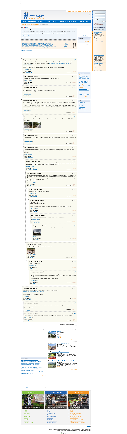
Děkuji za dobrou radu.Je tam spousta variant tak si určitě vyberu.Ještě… (37, 45)
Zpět (28, 35)
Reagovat (24, 35)
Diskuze (26, 411)
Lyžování (81, 108)
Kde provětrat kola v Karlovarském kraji (29, 360)
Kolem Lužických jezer (99, 55)
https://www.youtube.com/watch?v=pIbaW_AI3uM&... (34, 291)
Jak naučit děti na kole (75, 414)
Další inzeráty (74, 369)
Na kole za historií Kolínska (27, 373)
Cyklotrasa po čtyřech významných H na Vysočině (32, 371)
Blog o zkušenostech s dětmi (76, 421)
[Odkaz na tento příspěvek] (72, 60)
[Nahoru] (75, 60)
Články (24, 21)
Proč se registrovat (98, 25)
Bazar (54, 21)
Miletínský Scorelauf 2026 (84, 85)
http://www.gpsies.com (53, 63)
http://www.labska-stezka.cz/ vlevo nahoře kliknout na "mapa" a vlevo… (37, 47)
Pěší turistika (81, 105)
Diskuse (75, 21)
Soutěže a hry (84, 21)
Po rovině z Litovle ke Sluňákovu (28, 370)
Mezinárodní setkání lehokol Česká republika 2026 (84, 90)
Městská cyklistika (56, 392)
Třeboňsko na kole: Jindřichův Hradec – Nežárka (31, 367)
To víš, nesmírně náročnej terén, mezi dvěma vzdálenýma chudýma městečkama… (39, 46)
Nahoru (88, 426)
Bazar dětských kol (74, 418)
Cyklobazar (34, 386)
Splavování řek (82, 107)
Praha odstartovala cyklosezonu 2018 (29, 365)
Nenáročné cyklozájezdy (75, 416)
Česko (26, 27)
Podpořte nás (85, 427)
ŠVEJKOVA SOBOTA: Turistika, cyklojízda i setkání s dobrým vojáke (84, 77)
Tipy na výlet (27, 416)
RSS (89, 427)
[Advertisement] (49, 54)
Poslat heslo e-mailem (98, 24)
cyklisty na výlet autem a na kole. (60, 343)
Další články (43, 375)
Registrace (96, 23)
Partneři (79, 427)
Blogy (68, 21)
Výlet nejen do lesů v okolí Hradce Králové (30, 368)
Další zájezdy (72, 339)
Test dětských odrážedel (75, 413)
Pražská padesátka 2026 (84, 94)
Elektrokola (49, 414)
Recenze (26, 419)
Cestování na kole (35, 24)
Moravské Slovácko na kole (55, 331)
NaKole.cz (24, 24)
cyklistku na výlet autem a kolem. (60, 352)
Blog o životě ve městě (52, 421)
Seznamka (61, 21)
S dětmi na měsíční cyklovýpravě (77, 422)
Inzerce (71, 427)
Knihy (48, 21)
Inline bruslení (82, 104)
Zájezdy (42, 21)
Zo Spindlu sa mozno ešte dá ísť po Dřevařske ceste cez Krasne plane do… (38, 44)
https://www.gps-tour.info (64, 63)
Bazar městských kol (51, 416)
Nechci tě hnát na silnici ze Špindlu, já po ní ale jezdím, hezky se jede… (36, 43)
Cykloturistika (32, 392)
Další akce (87, 96)
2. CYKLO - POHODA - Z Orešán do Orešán (84, 82)
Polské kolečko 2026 (98, 63)
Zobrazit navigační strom (26, 50)
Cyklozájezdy (82, 102)
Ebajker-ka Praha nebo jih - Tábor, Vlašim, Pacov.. (64, 360)
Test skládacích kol (51, 413)
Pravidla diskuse (84, 36)
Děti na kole (79, 392)
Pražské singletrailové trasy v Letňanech (30, 364)
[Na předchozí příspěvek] (74, 60)
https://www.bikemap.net (28, 64)
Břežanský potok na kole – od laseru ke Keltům (31, 361)
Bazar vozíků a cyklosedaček (76, 419)
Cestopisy (26, 418)
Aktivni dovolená (40, 386)
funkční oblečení (28, 387)
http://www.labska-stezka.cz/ (29, 89)
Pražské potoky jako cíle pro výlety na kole (30, 362)
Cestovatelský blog (28, 422)
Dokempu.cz (29, 386)
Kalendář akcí (32, 21)
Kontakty (75, 427)
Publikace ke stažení (51, 422)
